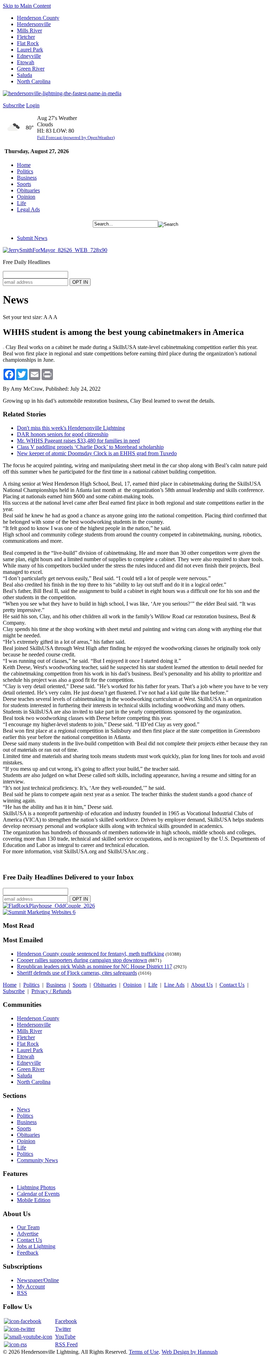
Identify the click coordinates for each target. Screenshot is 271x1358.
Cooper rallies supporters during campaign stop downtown (82, 960)
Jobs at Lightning (36, 1246)
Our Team (28, 1227)
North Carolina (33, 81)
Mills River (29, 31)
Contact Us (232, 985)
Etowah (25, 62)
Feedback (27, 1253)
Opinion (26, 197)
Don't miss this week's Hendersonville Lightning (71, 428)
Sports (24, 184)
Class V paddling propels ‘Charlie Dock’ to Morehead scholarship (90, 447)
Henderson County (38, 18)
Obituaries (28, 190)
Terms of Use (144, 1352)
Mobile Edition (33, 1200)
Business (27, 178)
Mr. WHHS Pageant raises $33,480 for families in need (78, 441)
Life (21, 203)
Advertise (27, 1234)
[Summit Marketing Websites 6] (39, 912)
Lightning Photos (36, 1187)
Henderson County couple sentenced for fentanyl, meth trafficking (90, 954)
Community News (37, 1160)
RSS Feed (66, 1344)
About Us (202, 985)
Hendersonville (34, 24)
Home (24, 165)
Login (33, 105)
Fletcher (26, 37)
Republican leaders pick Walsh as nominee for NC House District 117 (94, 966)
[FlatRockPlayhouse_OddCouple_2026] (49, 906)
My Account (31, 1287)
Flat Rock (28, 43)
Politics (25, 171)
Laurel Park (30, 50)
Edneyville (29, 56)
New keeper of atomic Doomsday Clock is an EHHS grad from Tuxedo (97, 453)
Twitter (63, 1329)
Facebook (66, 1321)
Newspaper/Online (38, 1280)
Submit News (32, 238)
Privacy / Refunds (51, 991)
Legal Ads (28, 209)
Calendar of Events (38, 1194)
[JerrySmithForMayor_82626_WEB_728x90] (55, 250)
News (23, 1109)
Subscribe (14, 105)
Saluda (24, 75)
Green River (30, 69)
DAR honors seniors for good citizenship (62, 434)
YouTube (65, 1337)
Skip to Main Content (27, 6)
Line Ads (174, 985)
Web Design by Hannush (190, 1352)
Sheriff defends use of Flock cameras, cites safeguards (77, 973)
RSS (22, 1293)
